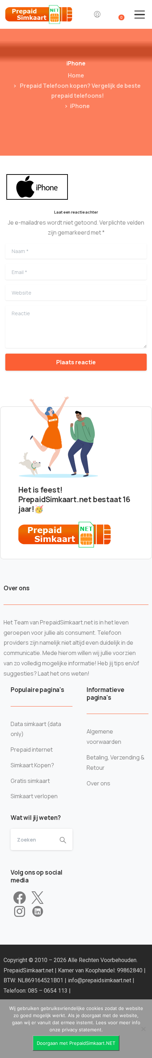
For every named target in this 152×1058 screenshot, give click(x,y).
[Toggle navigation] (140, 15)
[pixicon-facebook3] (20, 898)
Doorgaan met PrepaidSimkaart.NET (76, 1043)
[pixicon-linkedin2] (38, 911)
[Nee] (143, 1028)
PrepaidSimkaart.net (29, 970)
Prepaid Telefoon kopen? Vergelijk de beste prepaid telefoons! (80, 91)
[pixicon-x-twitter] (37, 898)
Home (76, 75)
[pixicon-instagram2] (20, 911)
